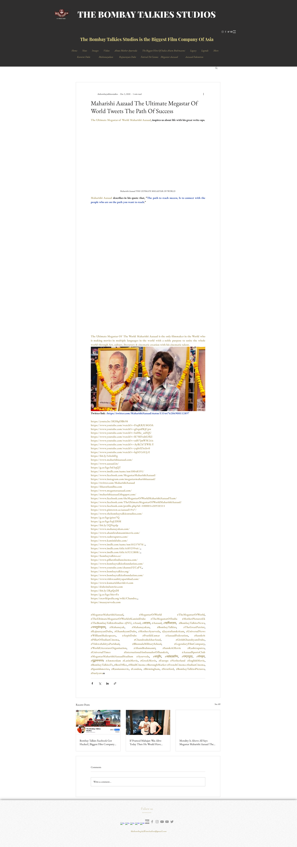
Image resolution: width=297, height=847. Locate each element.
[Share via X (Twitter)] (99, 577)
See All (217, 598)
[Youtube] (167, 716)
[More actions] (203, 94)
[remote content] (148, 216)
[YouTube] (231, 31)
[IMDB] (234, 31)
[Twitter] (228, 31)
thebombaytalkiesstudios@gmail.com (149, 725)
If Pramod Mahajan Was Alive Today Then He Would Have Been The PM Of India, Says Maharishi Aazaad (145, 636)
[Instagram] (222, 31)
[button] (216, 68)
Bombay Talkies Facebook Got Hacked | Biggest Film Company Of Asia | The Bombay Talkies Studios (97, 636)
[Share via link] (115, 577)
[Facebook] (225, 31)
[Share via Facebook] (92, 577)
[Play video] (148, 273)
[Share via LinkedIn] (107, 577)
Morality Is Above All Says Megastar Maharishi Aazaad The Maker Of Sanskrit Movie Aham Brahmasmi (196, 636)
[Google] (122, 718)
